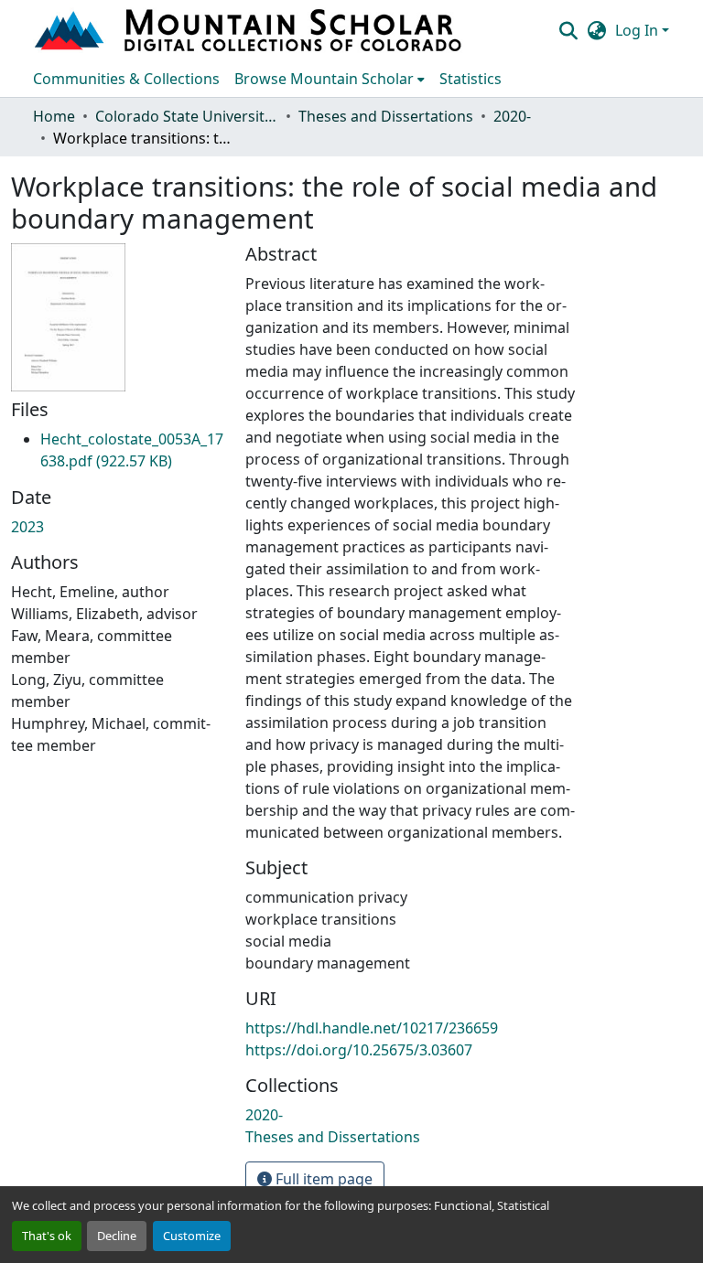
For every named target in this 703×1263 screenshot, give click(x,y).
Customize (192, 1235)
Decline (116, 1235)
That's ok (46, 1235)
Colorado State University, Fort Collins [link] (186, 116)
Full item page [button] (322, 1179)
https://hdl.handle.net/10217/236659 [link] (371, 1028)
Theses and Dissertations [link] (385, 116)
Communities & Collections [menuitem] (126, 79)
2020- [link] (512, 116)
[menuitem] (329, 78)
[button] (250, 30)
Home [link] (54, 116)
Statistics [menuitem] (470, 79)
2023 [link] (27, 527)
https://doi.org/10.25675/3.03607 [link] (358, 1050)
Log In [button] (638, 30)
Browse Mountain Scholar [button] (324, 79)
